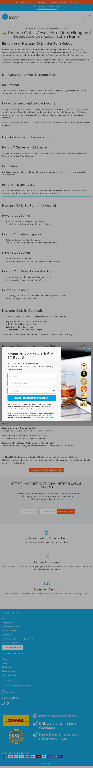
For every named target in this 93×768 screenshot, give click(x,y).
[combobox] (31, 390)
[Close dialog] (88, 350)
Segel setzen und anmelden (31, 397)
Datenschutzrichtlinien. (47, 417)
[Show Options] (54, 390)
